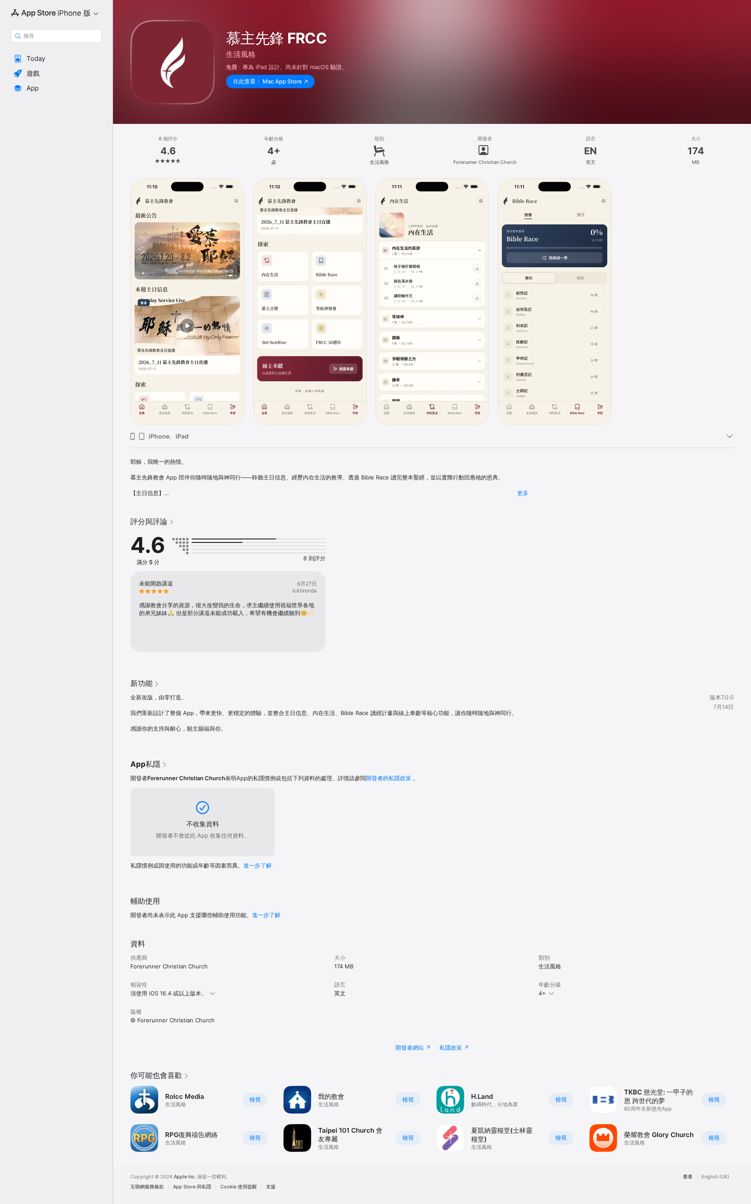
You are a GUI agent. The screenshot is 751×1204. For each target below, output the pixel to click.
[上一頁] (122, 1119)
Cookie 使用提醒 (238, 1186)
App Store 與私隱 (192, 1186)
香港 (687, 1176)
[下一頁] (742, 1119)
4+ (542, 993)
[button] (56, 58)
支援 (271, 1186)
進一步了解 (257, 865)
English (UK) (715, 1176)
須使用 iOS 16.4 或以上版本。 (168, 993)
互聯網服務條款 (147, 1186)
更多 (522, 492)
